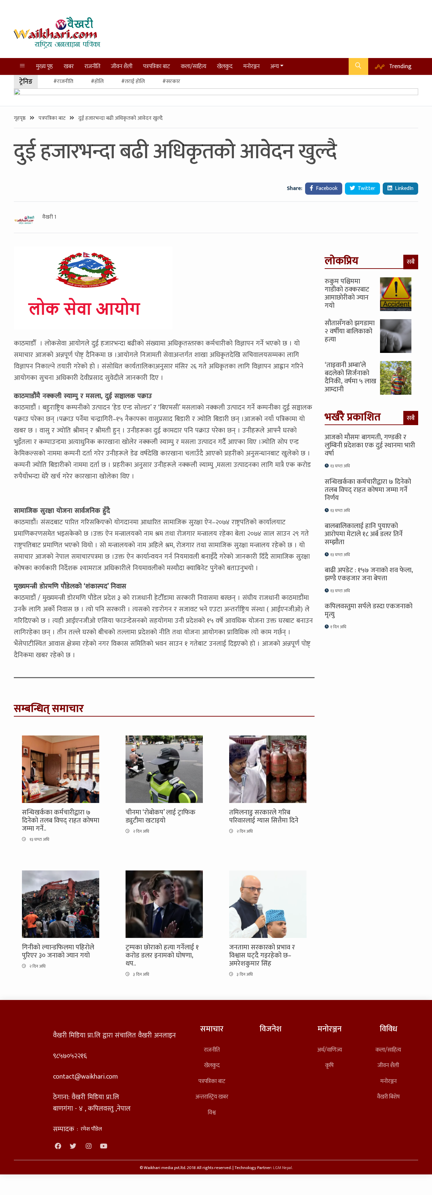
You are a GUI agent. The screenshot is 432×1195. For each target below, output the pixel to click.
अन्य (274, 66)
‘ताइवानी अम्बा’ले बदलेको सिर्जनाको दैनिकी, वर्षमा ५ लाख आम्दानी (350, 377)
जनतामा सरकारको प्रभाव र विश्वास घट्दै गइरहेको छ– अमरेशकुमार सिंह (262, 955)
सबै (411, 261)
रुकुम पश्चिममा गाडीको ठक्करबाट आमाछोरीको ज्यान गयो (347, 293)
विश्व (212, 1112)
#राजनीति (63, 81)
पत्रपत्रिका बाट (156, 66)
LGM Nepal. (283, 1167)
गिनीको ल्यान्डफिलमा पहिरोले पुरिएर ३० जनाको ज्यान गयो (58, 951)
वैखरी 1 (49, 217)
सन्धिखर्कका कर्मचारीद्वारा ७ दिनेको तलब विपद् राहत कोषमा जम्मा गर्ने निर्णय (368, 490)
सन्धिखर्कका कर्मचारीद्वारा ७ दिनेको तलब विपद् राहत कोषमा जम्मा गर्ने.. (60, 820)
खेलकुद (225, 66)
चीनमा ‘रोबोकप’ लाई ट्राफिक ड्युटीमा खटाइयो (160, 816)
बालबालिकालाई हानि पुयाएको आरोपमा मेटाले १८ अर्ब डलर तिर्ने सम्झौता (364, 534)
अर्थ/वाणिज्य (329, 1050)
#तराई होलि (133, 81)
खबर (69, 66)
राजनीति (92, 66)
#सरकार (171, 81)
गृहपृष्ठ (20, 118)
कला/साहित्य (193, 66)
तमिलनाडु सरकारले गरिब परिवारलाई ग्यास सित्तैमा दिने (263, 816)
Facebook (326, 188)
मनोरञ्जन (251, 66)
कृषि (329, 1065)
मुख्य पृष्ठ (44, 66)
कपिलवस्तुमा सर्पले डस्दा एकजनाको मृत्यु (368, 610)
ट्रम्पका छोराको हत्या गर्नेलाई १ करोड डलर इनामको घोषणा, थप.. (162, 955)
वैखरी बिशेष (388, 1097)
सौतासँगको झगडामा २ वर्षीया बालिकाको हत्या (350, 331)
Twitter (365, 188)
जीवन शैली (121, 66)
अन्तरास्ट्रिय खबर (211, 1097)
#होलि (97, 81)
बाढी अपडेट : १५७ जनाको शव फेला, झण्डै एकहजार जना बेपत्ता (369, 574)
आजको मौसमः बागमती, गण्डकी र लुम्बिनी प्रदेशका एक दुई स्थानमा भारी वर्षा (370, 445)
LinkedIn (403, 188)
